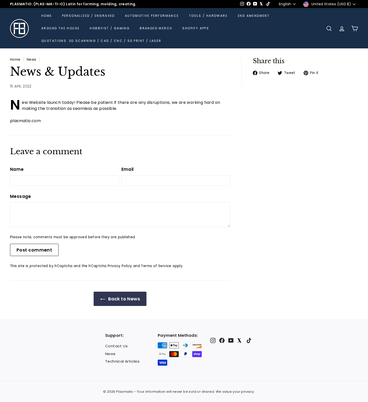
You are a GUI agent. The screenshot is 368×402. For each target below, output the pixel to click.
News (31, 59)
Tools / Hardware (208, 16)
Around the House (60, 28)
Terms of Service (156, 266)
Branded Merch (156, 28)
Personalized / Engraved (88, 16)
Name (17, 169)
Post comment (34, 250)
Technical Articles (122, 361)
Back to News (123, 299)
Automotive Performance (152, 16)
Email (127, 169)
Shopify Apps (195, 28)
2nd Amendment (254, 16)
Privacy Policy (120, 266)
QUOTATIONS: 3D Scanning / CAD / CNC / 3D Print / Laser (101, 41)
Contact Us (116, 346)
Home (46, 16)
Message (20, 196)
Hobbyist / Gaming (110, 28)
